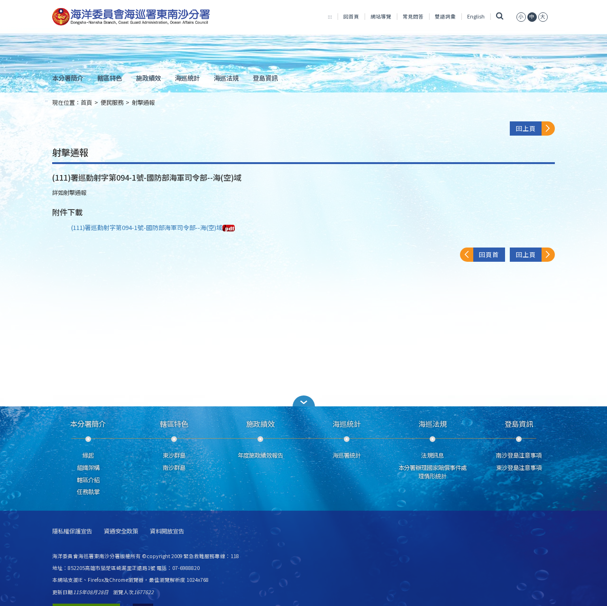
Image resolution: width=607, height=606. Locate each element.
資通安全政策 (121, 531)
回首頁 (351, 16)
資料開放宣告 (167, 531)
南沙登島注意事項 (519, 455)
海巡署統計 (346, 455)
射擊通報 (143, 102)
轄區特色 (109, 78)
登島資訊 (265, 78)
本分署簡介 (67, 78)
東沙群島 (174, 455)
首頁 (86, 102)
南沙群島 (174, 467)
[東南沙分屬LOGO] (131, 17)
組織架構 (88, 467)
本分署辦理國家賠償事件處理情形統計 (432, 471)
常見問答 (413, 16)
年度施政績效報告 (260, 455)
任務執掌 (88, 491)
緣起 (88, 455)
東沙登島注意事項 (519, 467)
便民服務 (112, 102)
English (476, 16)
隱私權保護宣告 (72, 531)
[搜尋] (499, 16)
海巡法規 (226, 78)
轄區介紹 (88, 480)
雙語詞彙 (445, 16)
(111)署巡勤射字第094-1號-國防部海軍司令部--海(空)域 (146, 227)
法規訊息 (432, 455)
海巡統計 (187, 78)
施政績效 (148, 78)
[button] (303, 400)
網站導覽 (380, 16)
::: (330, 16)
